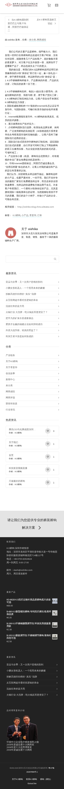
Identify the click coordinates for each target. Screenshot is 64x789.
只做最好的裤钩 (17, 481)
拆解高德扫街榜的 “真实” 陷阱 (21, 294)
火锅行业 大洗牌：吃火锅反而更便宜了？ (27, 312)
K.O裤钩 (17, 215)
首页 (11, 455)
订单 (39, 215)
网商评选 (10, 397)
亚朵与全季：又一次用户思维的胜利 (24, 282)
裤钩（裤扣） (46, 779)
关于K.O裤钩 (17, 779)
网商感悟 (41, 39)
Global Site (32, 783)
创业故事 (10, 373)
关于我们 (13, 442)
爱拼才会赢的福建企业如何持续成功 (24, 324)
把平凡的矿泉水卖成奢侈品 (19, 318)
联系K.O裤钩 (31, 779)
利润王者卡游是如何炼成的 (19, 336)
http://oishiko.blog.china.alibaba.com (35, 206)
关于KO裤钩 (12, 361)
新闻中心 (10, 379)
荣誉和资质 (11, 403)
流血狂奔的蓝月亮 (15, 306)
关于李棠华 (11, 367)
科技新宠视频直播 (18, 468)
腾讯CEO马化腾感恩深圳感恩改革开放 (23, 429)
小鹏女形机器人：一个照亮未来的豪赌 (25, 288)
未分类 (32, 39)
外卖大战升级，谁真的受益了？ (22, 330)
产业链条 (10, 355)
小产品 (24, 215)
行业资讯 (10, 409)
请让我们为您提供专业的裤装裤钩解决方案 (32, 523)
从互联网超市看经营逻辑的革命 (22, 300)
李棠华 (32, 215)
